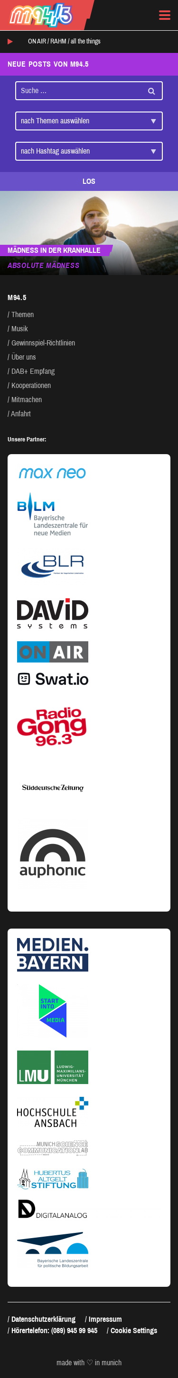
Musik (19, 329)
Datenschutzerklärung (43, 1319)
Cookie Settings (134, 1330)
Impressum (105, 1319)
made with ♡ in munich (89, 1363)
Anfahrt (21, 414)
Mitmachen (26, 400)
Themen (22, 314)
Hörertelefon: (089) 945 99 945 (54, 1330)
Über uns (23, 357)
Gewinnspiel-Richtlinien (43, 343)
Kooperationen (31, 385)
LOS (89, 181)
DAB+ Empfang (33, 371)
